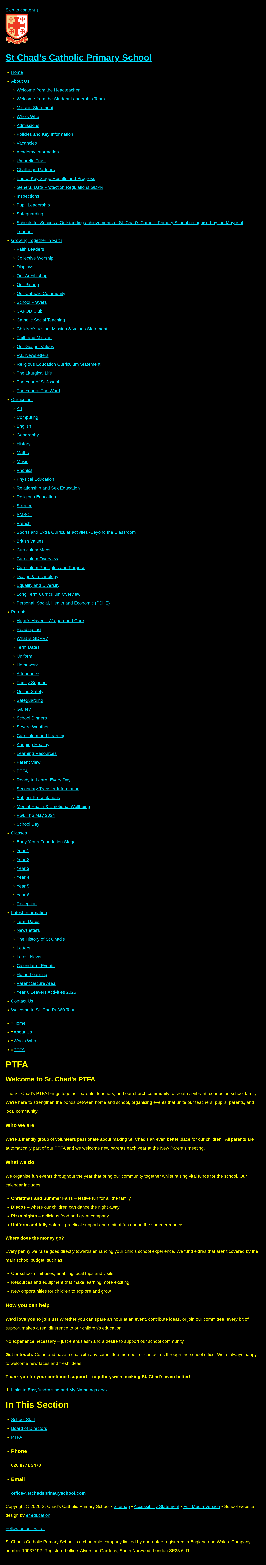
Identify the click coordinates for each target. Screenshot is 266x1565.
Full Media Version (201, 1506)
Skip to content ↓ (22, 9)
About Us (23, 1031)
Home (19, 1023)
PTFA (19, 1049)
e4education (38, 1515)
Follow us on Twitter (25, 1528)
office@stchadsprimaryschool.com (48, 1493)
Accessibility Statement (156, 1506)
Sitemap (122, 1506)
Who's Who (25, 1040)
